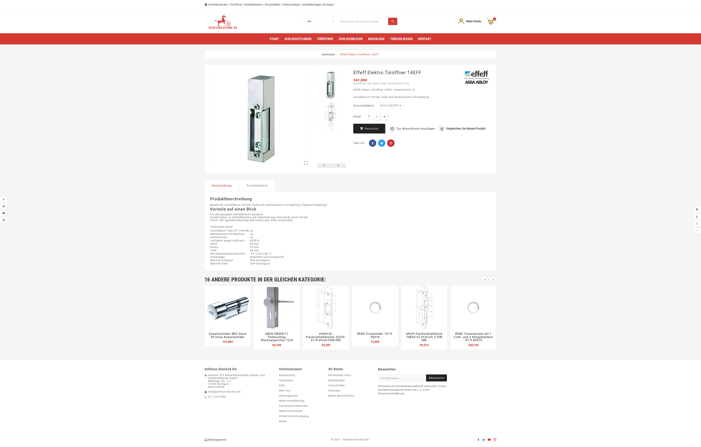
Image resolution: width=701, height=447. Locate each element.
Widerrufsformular (291, 411)
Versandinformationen (293, 405)
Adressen (334, 390)
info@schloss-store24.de (224, 391)
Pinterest (390, 143)
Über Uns (285, 390)
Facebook (372, 143)
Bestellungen (336, 380)
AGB (282, 385)
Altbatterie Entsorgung (294, 416)
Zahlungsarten (288, 395)
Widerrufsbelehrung (291, 400)
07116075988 (217, 396)
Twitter (381, 143)
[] (392, 21)
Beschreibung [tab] (222, 185)
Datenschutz (287, 375)
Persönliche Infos (339, 375)
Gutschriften (336, 385)
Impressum (286, 380)
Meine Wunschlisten (341, 395)
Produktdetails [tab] (257, 185)
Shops (283, 421)
